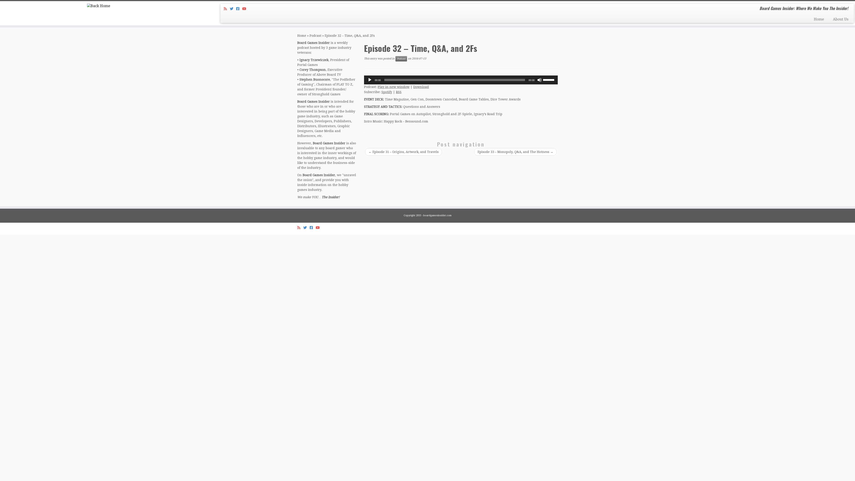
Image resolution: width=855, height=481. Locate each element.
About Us (840, 19)
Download (421, 87)
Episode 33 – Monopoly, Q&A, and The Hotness (515, 152)
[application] (461, 79)
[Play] (370, 80)
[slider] (549, 79)
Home (819, 19)
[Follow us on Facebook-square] (239, 9)
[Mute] (539, 80)
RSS (398, 92)
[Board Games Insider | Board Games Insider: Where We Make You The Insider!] (98, 5)
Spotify (386, 92)
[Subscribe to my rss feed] (227, 9)
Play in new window (393, 87)
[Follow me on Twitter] (233, 9)
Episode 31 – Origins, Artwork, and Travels (403, 152)
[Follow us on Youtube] (245, 9)
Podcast (315, 35)
